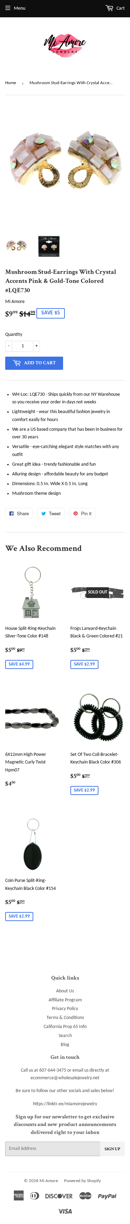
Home (10, 83)
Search (65, 1035)
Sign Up (112, 1149)
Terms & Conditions (65, 1017)
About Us (65, 991)
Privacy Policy (65, 1008)
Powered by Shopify (82, 1181)
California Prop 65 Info (65, 1026)
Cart (120, 8)
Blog (65, 1044)
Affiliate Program (65, 1000)
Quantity (13, 334)
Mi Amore (49, 1181)
